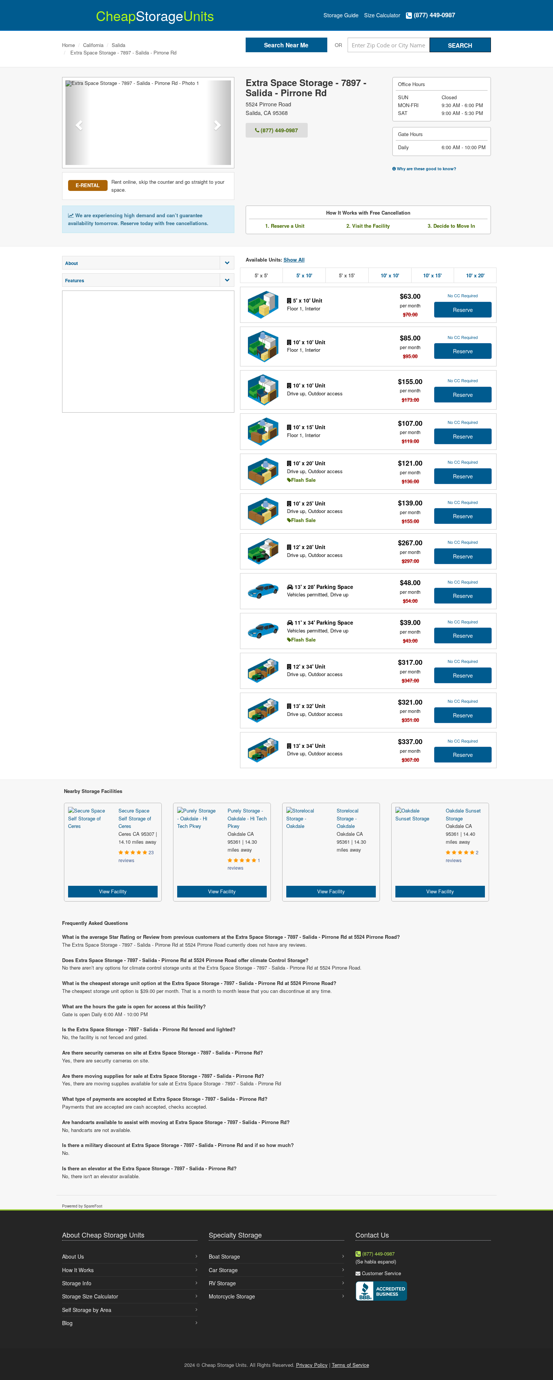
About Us (73, 1256)
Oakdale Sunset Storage (463, 814)
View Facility (113, 891)
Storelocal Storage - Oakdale (348, 818)
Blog (67, 1323)
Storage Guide (341, 15)
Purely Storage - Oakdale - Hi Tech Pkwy (247, 818)
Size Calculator (382, 15)
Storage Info (76, 1283)
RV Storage (222, 1283)
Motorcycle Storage (232, 1296)
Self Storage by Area (86, 1309)
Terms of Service (350, 1364)
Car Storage (223, 1270)
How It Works (78, 1270)
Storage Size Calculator (90, 1296)
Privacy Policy (312, 1364)
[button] (77, 122)
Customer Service (381, 1273)
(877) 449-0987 (433, 15)
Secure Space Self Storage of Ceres (134, 818)
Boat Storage (224, 1256)
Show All (294, 259)
